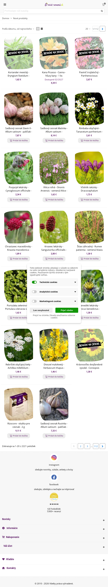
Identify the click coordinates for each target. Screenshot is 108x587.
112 (96, 446)
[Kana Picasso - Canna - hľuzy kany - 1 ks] (54, 53)
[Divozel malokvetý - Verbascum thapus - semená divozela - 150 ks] (54, 345)
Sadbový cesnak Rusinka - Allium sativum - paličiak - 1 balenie (54, 427)
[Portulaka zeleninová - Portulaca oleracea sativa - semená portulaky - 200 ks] (18, 286)
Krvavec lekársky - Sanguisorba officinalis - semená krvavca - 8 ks (54, 250)
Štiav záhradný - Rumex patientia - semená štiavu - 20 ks (89, 250)
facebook (54, 484)
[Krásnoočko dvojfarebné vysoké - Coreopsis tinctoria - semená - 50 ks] (89, 345)
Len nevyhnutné (41, 310)
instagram (54, 464)
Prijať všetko (67, 310)
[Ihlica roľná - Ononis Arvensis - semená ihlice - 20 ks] (54, 168)
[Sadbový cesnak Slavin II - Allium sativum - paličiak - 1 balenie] (18, 109)
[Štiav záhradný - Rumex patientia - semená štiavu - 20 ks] (89, 227)
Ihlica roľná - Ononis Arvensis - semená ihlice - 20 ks (54, 191)
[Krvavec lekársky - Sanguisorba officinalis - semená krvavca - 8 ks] (54, 227)
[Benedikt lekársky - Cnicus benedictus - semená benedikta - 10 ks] (89, 286)
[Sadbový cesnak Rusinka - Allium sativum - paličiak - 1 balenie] (54, 404)
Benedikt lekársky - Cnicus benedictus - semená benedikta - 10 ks (89, 309)
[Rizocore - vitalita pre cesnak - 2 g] (18, 404)
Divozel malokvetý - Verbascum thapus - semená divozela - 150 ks (54, 368)
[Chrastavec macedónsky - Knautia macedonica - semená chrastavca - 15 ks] (18, 227)
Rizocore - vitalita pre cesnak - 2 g (18, 425)
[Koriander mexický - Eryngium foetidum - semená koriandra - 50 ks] (18, 53)
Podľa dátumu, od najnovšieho (17, 28)
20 (87, 28)
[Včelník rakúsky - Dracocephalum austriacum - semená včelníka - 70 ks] (89, 168)
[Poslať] (102, 11)
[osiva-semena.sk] (54, 4)
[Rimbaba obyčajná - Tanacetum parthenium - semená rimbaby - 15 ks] (89, 109)
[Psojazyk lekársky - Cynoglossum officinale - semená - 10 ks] (18, 168)
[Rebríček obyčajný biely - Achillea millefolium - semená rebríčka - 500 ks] (18, 345)
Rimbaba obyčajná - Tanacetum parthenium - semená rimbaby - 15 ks (89, 132)
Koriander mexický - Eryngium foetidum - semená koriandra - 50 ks (18, 76)
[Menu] (4, 4)
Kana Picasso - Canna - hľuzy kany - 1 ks (54, 74)
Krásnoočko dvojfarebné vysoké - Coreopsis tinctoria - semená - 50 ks (89, 368)
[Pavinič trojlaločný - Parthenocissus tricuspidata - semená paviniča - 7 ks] (89, 53)
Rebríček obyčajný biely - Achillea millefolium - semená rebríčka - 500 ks (18, 368)
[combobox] (52, 11)
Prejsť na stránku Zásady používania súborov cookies (54, 316)
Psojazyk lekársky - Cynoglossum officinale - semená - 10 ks (19, 191)
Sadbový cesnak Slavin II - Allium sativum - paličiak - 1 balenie (18, 132)
